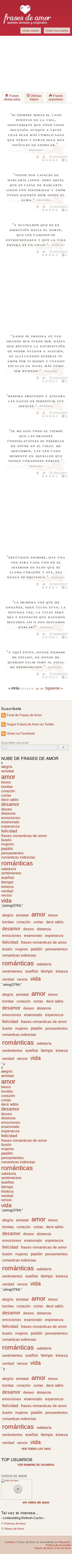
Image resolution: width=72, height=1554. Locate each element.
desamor (10, 804)
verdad (7, 891)
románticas (17, 863)
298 (37, 689)
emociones (10, 818)
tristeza (7, 887)
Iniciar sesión (30, 30)
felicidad (9, 831)
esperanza (10, 826)
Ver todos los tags (36, 1448)
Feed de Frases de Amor (24, 715)
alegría (6, 767)
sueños (7, 877)
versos (6, 895)
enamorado (10, 822)
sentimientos (11, 873)
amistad (7, 771)
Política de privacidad (58, 1545)
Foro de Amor (63, 1548)
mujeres (7, 844)
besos (6, 782)
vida (6, 900)
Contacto (9, 1542)
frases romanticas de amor (24, 836)
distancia (8, 813)
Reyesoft (64, 1542)
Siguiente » (54, 688)
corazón (8, 791)
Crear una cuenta (57, 30)
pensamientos (12, 853)
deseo (6, 809)
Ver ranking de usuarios (36, 1464)
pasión (7, 848)
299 (41, 689)
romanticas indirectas (18, 857)
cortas (6, 795)
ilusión (6, 840)
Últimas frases (36, 97)
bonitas (7, 786)
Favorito (27, 157)
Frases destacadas (12, 97)
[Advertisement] (36, 64)
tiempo (7, 882)
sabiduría (8, 869)
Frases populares (56, 97)
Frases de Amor (44, 1548)
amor (8, 776)
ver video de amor (36, 1502)
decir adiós (10, 800)
